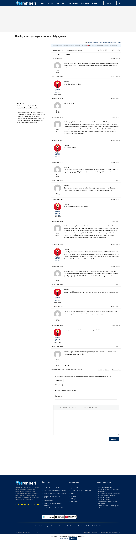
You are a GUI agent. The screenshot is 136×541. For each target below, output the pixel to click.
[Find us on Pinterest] (25, 504)
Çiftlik (50, 3)
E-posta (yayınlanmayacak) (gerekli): (66, 390)
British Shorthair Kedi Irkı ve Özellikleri (55, 490)
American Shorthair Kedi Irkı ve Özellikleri (53, 504)
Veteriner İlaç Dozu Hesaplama (42, 526)
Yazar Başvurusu (71, 526)
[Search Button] (120, 3)
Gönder (114, 439)
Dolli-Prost (74, 501)
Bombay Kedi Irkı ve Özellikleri (52, 488)
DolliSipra (73, 499)
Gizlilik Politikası (63, 539)
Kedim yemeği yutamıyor (105, 487)
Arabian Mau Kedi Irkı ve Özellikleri (54, 508)
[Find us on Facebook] (15, 504)
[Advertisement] (68, 19)
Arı (58, 3)
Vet (63, 3)
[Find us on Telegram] (38, 504)
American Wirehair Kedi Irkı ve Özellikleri (52, 497)
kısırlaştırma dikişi (107, 42)
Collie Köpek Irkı (48, 500)
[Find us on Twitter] (18, 504)
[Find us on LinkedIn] (22, 504)
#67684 (118, 181)
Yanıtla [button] (113, 58)
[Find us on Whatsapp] (34, 504)
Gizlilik (94, 526)
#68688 (118, 325)
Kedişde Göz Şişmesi (104, 497)
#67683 (118, 162)
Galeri (94, 3)
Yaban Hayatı (73, 3)
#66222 (118, 77)
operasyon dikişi (117, 42)
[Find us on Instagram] (31, 504)
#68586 (118, 266)
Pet (42, 3)
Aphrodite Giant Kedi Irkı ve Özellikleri (55, 493)
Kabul (73, 539)
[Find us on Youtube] (28, 504)
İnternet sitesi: (59, 396)
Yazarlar (63, 526)
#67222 (118, 98)
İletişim (99, 526)
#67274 (118, 117)
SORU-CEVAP (85, 3)
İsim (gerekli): (59, 385)
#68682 (118, 306)
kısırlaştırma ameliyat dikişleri (95, 42)
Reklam (88, 526)
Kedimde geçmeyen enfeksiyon (107, 495)
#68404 (118, 221)
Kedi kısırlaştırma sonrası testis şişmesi (109, 493)
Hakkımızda (55, 526)
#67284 (118, 140)
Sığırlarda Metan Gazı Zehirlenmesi (81, 490)
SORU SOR (111, 3)
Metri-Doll (73, 496)
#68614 (118, 285)
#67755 (118, 199)
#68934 (118, 347)
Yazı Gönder (81, 526)
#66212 (118, 58)
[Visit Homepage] (26, 3)
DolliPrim (73, 493)
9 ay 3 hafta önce (82, 45)
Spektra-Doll (74, 488)
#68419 (118, 244)
